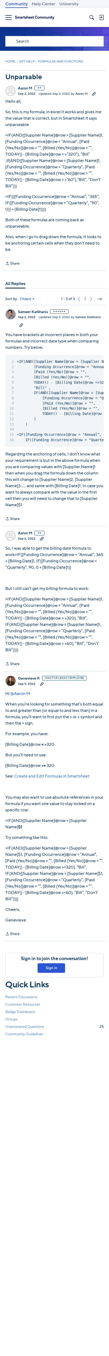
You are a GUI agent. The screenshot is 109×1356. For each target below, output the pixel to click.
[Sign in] (101, 17)
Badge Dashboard (20, 1011)
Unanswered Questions (54, 1026)
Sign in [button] (51, 967)
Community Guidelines (24, 1034)
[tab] (15, 283)
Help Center (43, 4)
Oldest (25, 299)
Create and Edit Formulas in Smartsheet (51, 776)
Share (12, 263)
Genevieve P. (29, 678)
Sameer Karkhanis (33, 312)
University (69, 4)
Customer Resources (22, 1004)
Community (16, 4)
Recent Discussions (21, 997)
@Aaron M (20, 694)
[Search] (92, 17)
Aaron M (25, 88)
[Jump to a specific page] (99, 299)
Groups (11, 1019)
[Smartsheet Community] (34, 17)
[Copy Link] (94, 93)
